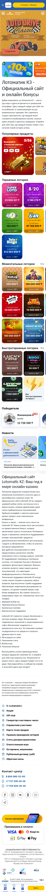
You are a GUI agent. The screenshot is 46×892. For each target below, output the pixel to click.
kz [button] (43, 13)
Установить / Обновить (29, 5)
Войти (36, 888)
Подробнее (10, 51)
